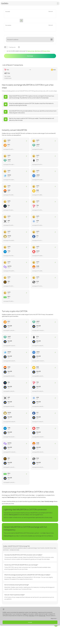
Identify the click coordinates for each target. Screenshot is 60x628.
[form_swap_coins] (21, 20)
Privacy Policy (46, 51)
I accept (30, 622)
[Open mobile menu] (58, 3)
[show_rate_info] (19, 47)
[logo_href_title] (4, 3)
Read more (53, 618)
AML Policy (37, 51)
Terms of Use (30, 51)
